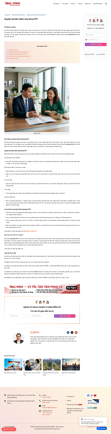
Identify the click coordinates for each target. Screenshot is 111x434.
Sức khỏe (56, 3)
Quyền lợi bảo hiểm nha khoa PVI (17, 54)
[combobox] (86, 39)
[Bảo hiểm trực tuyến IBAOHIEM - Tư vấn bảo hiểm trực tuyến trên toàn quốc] (12, 3)
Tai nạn (80, 3)
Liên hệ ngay (9, 429)
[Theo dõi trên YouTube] (76, 332)
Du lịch (73, 3)
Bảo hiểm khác (98, 3)
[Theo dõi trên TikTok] (72, 332)
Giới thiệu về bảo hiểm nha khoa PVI (18, 52)
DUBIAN (34, 332)
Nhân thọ (87, 3)
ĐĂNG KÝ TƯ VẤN (64, 316)
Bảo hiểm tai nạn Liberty (69, 373)
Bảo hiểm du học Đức (10, 373)
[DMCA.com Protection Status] (92, 408)
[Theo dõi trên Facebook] (68, 332)
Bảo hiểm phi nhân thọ (18, 15)
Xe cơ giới (65, 3)
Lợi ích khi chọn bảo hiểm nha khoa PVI (18, 56)
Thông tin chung (12, 50)
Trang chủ (7, 15)
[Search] (106, 3)
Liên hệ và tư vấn (12, 58)
